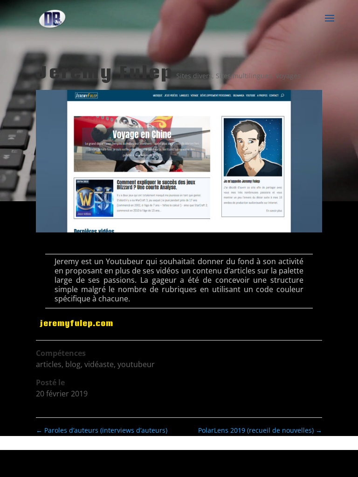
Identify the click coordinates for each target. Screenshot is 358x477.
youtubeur (136, 364)
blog (73, 364)
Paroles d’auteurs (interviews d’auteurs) (101, 430)
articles (49, 364)
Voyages (288, 75)
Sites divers (194, 75)
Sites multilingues (244, 75)
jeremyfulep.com (77, 323)
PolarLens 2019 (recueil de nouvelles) (260, 430)
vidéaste (99, 364)
